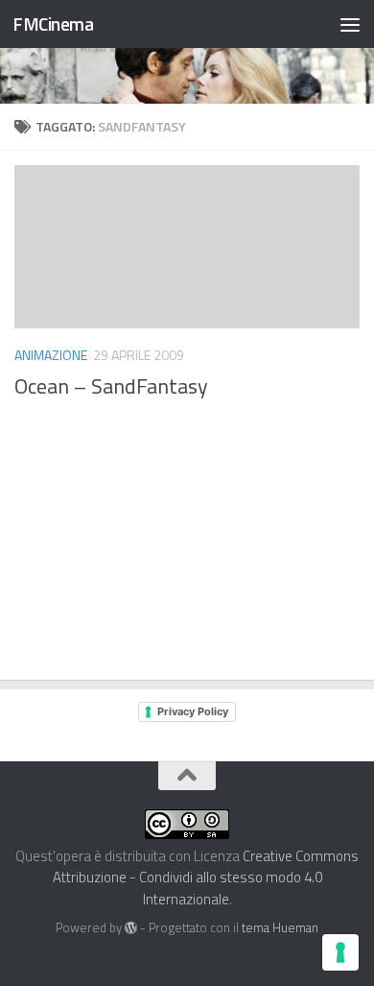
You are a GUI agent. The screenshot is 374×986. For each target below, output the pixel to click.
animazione (50, 355)
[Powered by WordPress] (131, 928)
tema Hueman (280, 927)
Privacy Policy (192, 711)
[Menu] (350, 24)
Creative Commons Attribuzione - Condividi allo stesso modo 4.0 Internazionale (206, 877)
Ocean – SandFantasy (111, 386)
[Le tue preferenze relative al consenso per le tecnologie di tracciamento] (340, 952)
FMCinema (52, 23)
